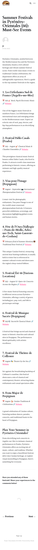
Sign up (19, 536)
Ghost (32, 541)
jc (3, 46)
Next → (32, 516)
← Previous (7, 516)
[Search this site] (30, 3)
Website (8, 103)
